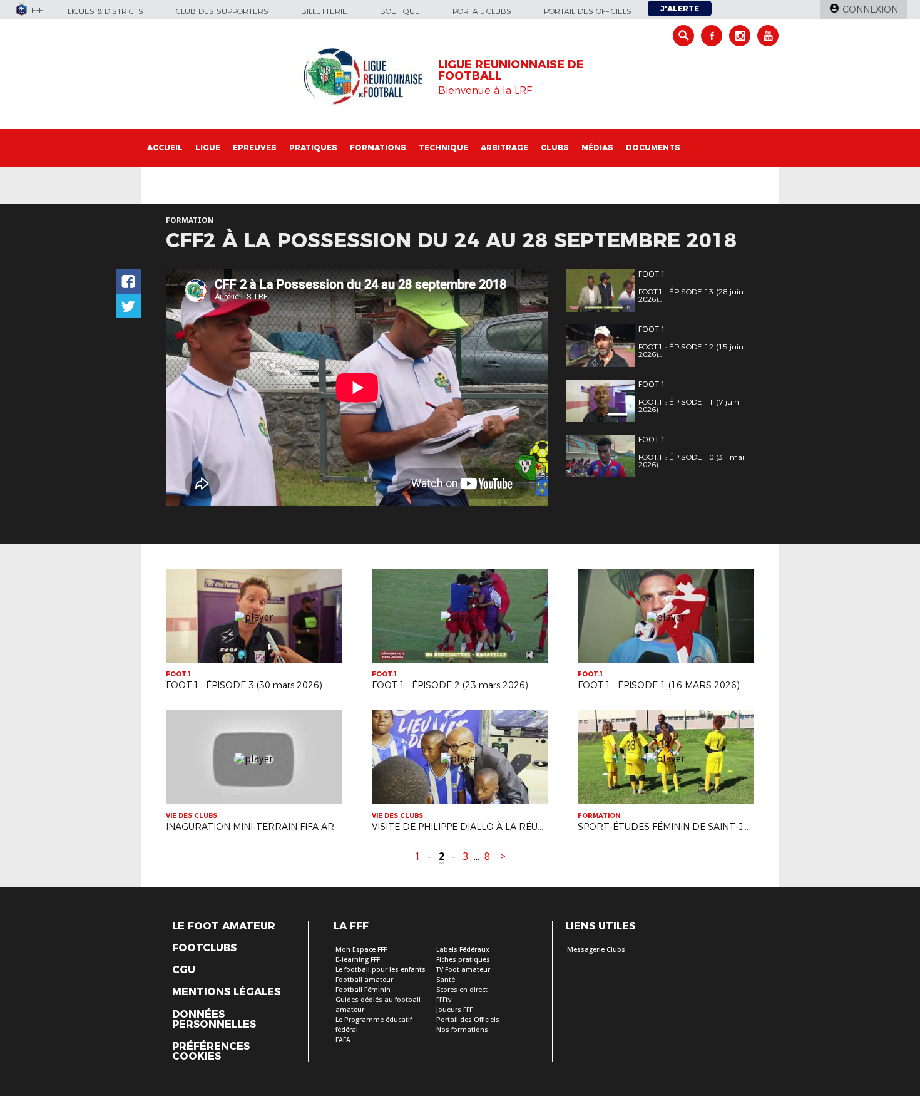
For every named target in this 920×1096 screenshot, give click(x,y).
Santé (445, 980)
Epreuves (255, 147)
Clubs (555, 147)
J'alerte (679, 8)
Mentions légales (226, 992)
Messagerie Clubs (596, 950)
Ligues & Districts (105, 11)
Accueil (165, 147)
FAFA (342, 1040)
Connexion (870, 9)
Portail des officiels (587, 11)
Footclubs (204, 948)
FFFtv (443, 1000)
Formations (378, 147)
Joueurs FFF (454, 1010)
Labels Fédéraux (462, 950)
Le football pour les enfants (380, 970)
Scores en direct (462, 990)
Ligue (207, 147)
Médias (597, 147)
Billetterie (324, 11)
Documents (653, 147)
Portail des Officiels (467, 1020)
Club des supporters (222, 11)
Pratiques (313, 147)
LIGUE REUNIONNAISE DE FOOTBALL (511, 70)
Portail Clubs (481, 11)
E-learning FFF (357, 960)
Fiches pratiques (463, 960)
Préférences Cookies (211, 1052)
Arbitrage (504, 147)
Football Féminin (363, 990)
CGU (183, 970)
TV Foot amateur (463, 970)
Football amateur (364, 980)
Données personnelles (214, 1020)
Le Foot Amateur (223, 926)
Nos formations (462, 1030)
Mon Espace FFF (361, 950)
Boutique (400, 11)
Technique (443, 147)
